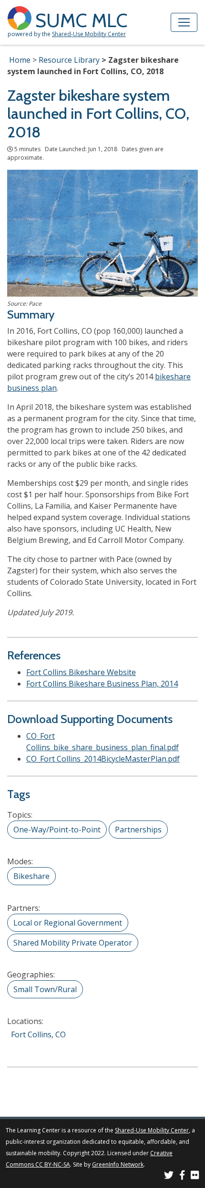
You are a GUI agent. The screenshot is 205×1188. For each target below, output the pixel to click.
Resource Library (69, 60)
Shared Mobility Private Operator (72, 942)
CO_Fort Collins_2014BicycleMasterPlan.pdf (103, 758)
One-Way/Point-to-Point (57, 829)
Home (20, 60)
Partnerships (138, 829)
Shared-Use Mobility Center (89, 34)
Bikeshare (31, 876)
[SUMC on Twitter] (169, 1176)
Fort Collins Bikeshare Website (81, 672)
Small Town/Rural (45, 989)
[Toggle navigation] (184, 22)
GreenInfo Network (118, 1164)
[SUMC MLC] (21, 17)
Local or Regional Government (67, 923)
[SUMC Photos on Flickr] (195, 1176)
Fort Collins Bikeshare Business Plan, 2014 (102, 683)
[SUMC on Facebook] (182, 1176)
